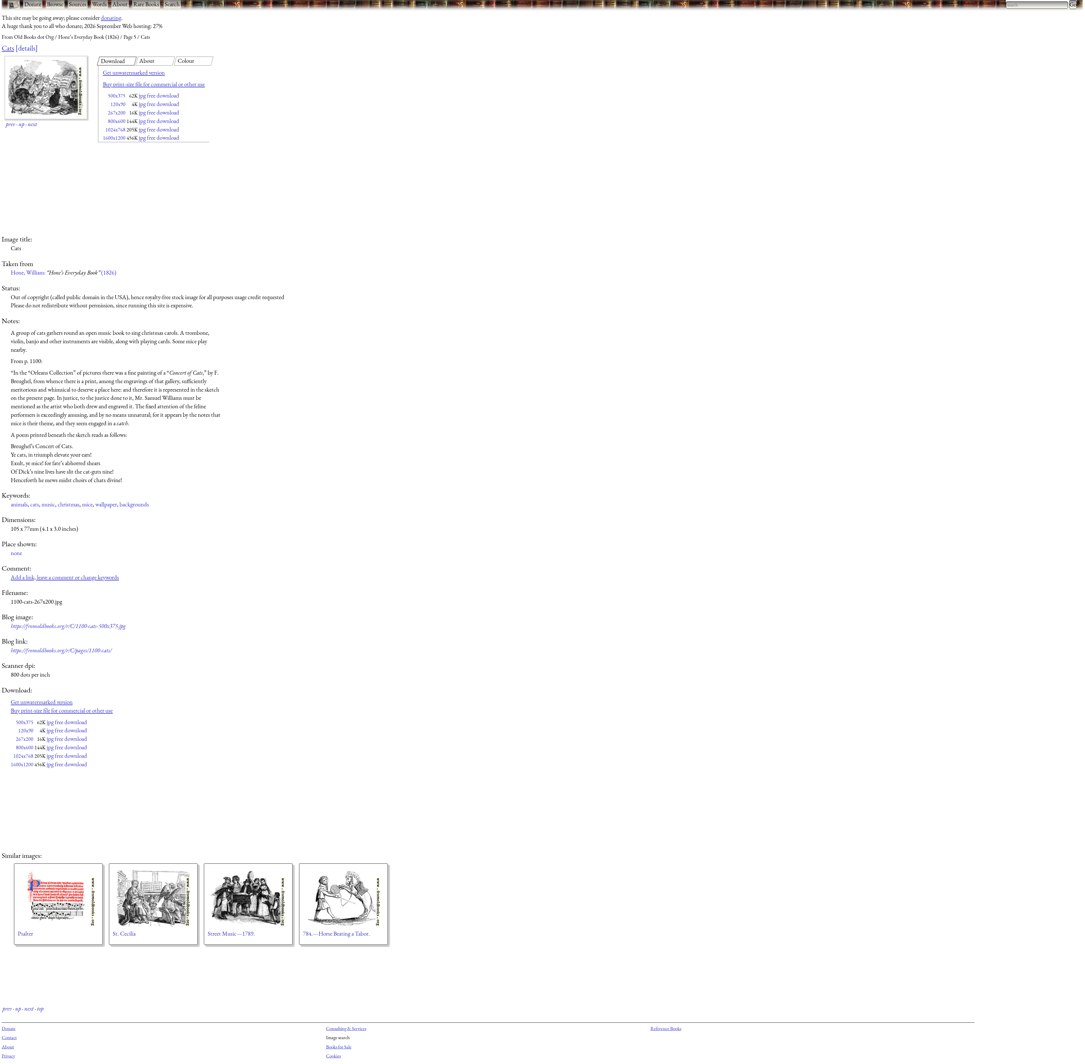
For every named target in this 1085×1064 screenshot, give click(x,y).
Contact (9, 1037)
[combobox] (1037, 5)
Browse (55, 4)
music (48, 504)
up (21, 124)
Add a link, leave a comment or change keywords (65, 577)
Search (172, 4)
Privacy (8, 1056)
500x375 (116, 95)
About (120, 4)
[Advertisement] (143, 189)
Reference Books (665, 1028)
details (26, 48)
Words (99, 4)
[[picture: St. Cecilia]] (153, 898)
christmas (68, 504)
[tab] (117, 61)
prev (10, 124)
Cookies (333, 1056)
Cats (8, 48)
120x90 (117, 104)
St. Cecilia (124, 933)
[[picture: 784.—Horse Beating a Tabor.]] (343, 898)
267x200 (116, 112)
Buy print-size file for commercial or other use (154, 84)
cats (34, 504)
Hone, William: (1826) (63, 272)
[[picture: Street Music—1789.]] (248, 898)
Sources (77, 4)
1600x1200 (114, 138)
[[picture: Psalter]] (58, 898)
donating (111, 17)
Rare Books (146, 4)
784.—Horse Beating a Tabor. (336, 933)
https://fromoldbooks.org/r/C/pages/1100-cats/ (61, 650)
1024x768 (115, 129)
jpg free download (159, 95)
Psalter (25, 933)
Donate (32, 4)
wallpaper (106, 504)
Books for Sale (338, 1047)
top (40, 1008)
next (32, 124)
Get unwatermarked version (134, 72)
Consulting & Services (346, 1028)
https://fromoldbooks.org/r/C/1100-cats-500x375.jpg (68, 626)
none (16, 553)
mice (87, 504)
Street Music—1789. (231, 933)
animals (19, 504)
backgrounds (134, 504)
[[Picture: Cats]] (46, 88)
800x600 (116, 121)
